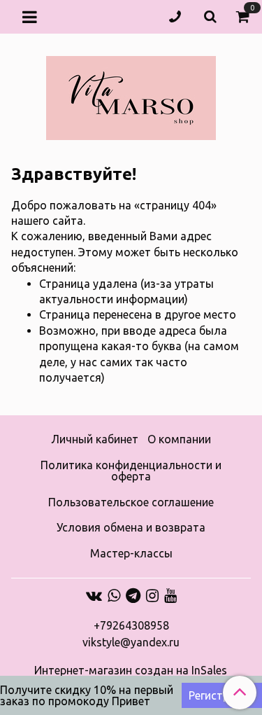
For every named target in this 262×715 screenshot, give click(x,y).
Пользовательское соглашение (131, 502)
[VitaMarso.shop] (131, 95)
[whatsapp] (114, 595)
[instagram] (152, 595)
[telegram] (133, 595)
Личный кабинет (94, 439)
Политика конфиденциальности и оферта (131, 471)
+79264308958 (131, 625)
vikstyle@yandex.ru (131, 642)
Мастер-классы (131, 553)
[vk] (94, 595)
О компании (179, 439)
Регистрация (222, 695)
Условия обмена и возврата (131, 527)
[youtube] (170, 595)
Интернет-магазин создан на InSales (130, 670)
